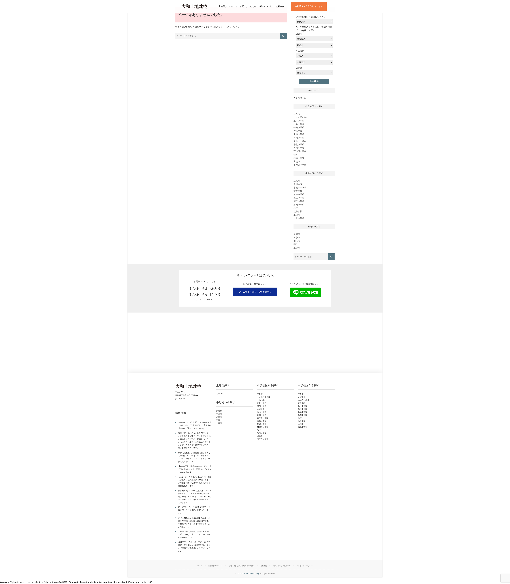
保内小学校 (299, 127)
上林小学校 (299, 120)
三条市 (297, 237)
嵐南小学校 (299, 134)
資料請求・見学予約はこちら (308, 6)
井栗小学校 (299, 124)
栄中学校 (298, 191)
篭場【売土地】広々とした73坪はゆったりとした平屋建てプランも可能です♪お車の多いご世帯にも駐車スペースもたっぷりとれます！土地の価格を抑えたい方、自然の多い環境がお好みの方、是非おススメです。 (194, 440)
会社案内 (280, 6)
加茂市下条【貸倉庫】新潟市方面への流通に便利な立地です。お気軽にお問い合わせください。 (194, 535)
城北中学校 (299, 218)
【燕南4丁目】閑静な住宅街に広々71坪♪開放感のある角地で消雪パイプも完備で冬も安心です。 (194, 469)
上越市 (297, 247)
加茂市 (297, 241)
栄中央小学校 (300, 141)
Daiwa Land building (250, 573)
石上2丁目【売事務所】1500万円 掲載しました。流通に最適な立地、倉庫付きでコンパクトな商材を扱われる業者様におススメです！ (194, 481)
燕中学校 (298, 211)
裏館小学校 (299, 148)
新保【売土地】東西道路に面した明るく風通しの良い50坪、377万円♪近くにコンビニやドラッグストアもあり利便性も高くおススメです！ (194, 457)
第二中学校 (299, 201)
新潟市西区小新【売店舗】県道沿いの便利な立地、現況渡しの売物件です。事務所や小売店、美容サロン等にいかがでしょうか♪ (194, 522)
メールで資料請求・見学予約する (255, 292)
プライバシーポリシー (304, 566)
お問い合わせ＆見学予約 (281, 566)
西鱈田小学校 (300, 151)
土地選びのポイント (228, 6)
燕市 (296, 244)
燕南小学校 (299, 158)
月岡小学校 (299, 137)
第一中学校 (299, 194)
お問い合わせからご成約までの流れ (257, 6)
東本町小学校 (300, 165)
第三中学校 (299, 197)
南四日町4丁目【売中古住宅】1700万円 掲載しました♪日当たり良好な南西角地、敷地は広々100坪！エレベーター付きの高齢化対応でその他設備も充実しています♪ (195, 497)
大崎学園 (298, 131)
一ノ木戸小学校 (301, 117)
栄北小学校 (299, 144)
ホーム (199, 566)
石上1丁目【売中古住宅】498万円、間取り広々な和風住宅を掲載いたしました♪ (194, 510)
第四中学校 (299, 204)
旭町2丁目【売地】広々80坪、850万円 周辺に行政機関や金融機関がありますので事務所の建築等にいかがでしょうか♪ (195, 546)
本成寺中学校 (300, 187)
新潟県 (297, 234)
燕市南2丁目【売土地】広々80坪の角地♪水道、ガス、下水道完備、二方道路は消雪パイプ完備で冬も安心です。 (194, 425)
